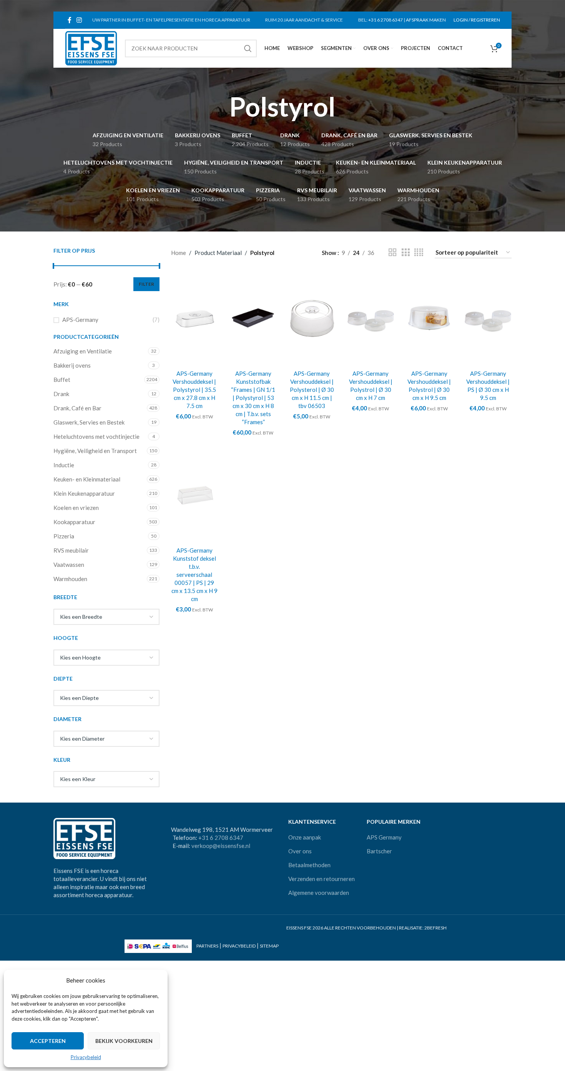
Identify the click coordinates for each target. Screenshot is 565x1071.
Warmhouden (70, 578)
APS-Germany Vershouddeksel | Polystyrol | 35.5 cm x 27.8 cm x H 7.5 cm (194, 389)
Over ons (300, 851)
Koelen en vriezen (76, 507)
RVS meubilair (71, 550)
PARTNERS (207, 946)
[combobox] (106, 617)
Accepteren (48, 1041)
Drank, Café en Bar (77, 408)
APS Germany (384, 837)
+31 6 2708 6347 (385, 20)
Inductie (63, 464)
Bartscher (379, 851)
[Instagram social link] (79, 20)
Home (178, 252)
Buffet (61, 379)
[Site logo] (91, 47)
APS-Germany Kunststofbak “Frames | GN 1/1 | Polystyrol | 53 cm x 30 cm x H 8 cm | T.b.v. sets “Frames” (253, 397)
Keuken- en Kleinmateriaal (86, 479)
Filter (146, 284)
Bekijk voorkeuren (124, 1041)
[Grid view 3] (405, 252)
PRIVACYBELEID (239, 946)
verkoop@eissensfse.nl (220, 845)
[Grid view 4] (418, 252)
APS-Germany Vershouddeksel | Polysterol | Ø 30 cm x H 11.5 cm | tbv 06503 (312, 389)
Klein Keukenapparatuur (84, 493)
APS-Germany (80, 319)
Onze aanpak (304, 837)
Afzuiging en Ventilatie (82, 351)
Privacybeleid (86, 1057)
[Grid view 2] (392, 252)
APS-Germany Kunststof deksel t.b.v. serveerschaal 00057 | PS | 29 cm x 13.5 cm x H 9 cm (194, 574)
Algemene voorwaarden (318, 892)
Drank (61, 393)
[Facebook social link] (69, 20)
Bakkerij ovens (72, 365)
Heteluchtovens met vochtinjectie (96, 436)
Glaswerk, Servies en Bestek (89, 422)
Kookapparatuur (74, 521)
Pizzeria (63, 536)
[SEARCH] (248, 48)
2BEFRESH (435, 928)
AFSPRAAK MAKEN (426, 20)
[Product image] (312, 318)
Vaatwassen (68, 564)
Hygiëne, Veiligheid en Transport (95, 450)
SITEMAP (269, 946)
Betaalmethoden (309, 864)
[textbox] (106, 617)
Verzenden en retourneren (321, 878)
